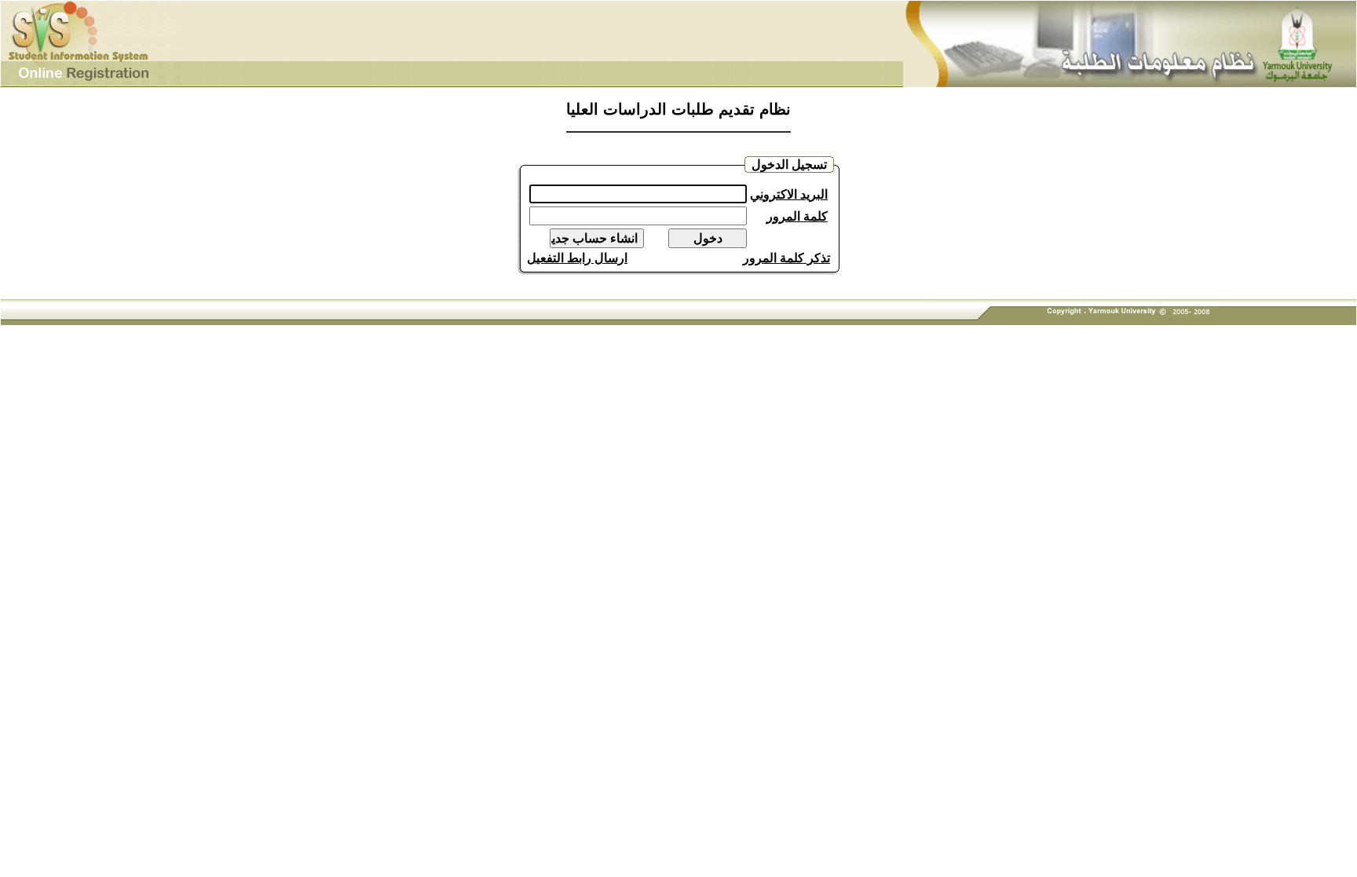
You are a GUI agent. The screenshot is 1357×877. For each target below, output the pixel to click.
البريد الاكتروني (789, 194)
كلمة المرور (797, 216)
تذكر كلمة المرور (786, 258)
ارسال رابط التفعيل (577, 258)
